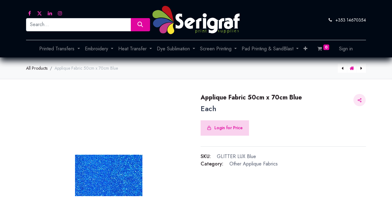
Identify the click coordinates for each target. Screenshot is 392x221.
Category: (212, 163)
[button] (305, 49)
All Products (36, 68)
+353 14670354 (350, 20)
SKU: (206, 156)
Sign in (346, 48)
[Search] (140, 24)
